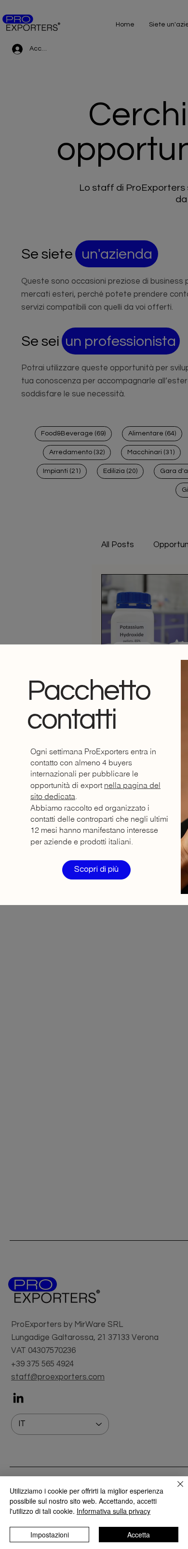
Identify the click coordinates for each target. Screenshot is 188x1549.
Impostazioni (49, 1534)
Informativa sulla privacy (113, 1511)
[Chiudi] (174, 1489)
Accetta (138, 1534)
